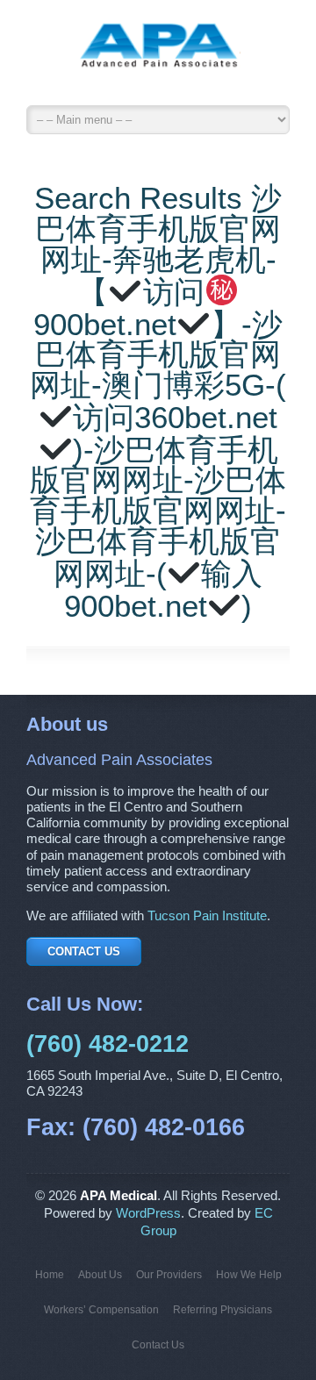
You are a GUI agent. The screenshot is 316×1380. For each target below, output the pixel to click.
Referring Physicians (222, 1310)
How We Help (249, 1275)
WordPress (148, 1213)
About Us (100, 1275)
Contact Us (83, 951)
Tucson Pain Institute (207, 916)
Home (49, 1275)
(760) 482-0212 (107, 1044)
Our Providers (169, 1275)
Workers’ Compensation (101, 1310)
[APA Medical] (158, 57)
